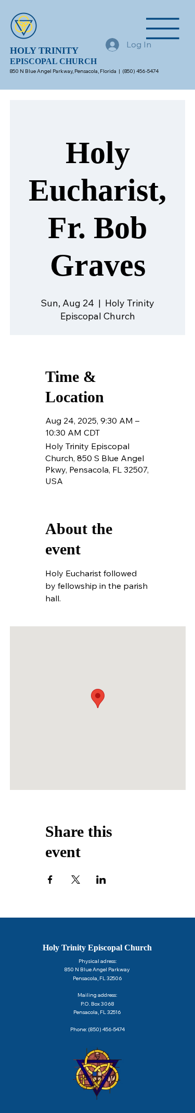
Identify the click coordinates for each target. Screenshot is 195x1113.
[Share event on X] (76, 879)
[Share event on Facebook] (50, 879)
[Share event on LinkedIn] (101, 879)
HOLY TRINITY (44, 50)
